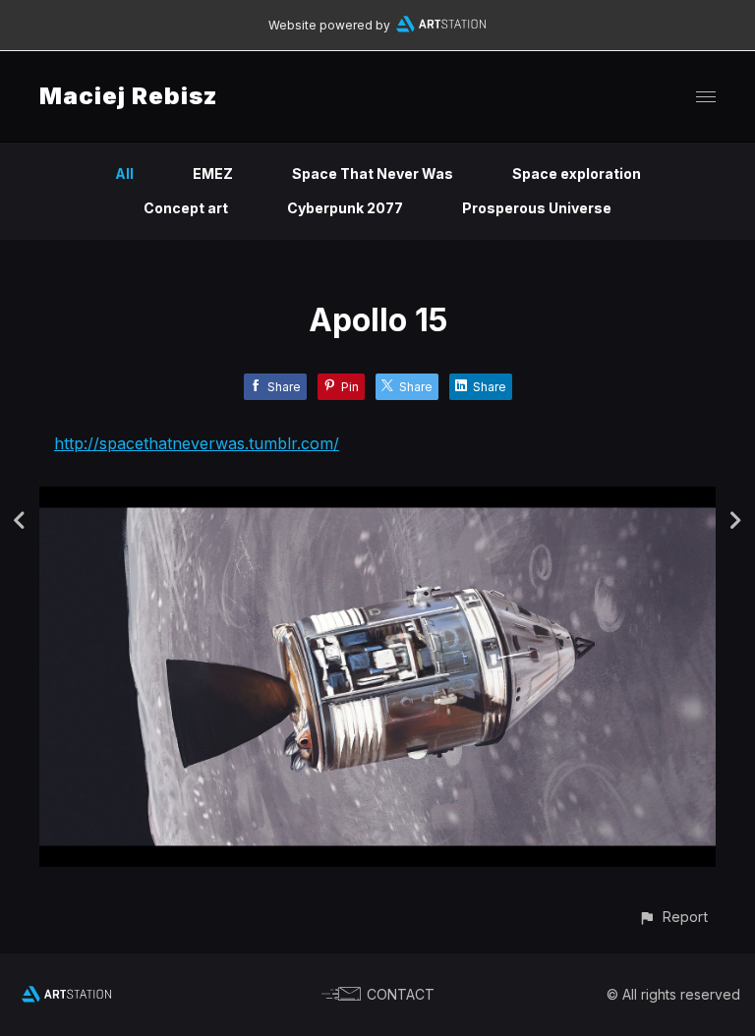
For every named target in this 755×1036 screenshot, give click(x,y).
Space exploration (576, 173)
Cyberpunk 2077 (345, 208)
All (124, 173)
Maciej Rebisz (128, 96)
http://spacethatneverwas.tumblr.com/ (196, 443)
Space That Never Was (372, 173)
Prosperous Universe (536, 208)
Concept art (186, 208)
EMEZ (213, 173)
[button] (673, 916)
